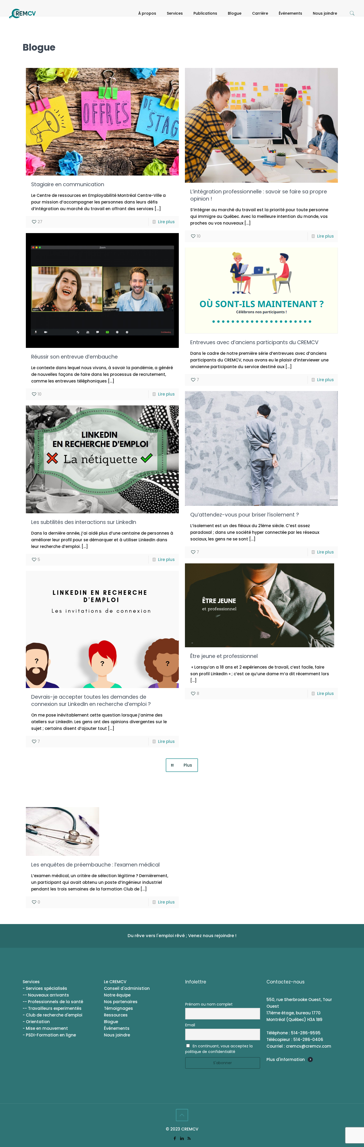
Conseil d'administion (127, 988)
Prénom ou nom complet (209, 1004)
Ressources (116, 1015)
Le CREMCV (115, 982)
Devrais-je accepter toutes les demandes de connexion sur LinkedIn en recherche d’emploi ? (91, 700)
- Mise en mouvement (45, 1028)
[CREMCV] (22, 13)
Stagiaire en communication (67, 184)
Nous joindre (117, 1035)
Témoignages (118, 1008)
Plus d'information (285, 1059)
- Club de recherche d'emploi (52, 1015)
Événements (117, 1028)
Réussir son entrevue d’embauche (74, 356)
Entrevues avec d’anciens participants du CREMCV (254, 342)
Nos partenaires (120, 1001)
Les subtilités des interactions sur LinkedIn (83, 522)
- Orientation (36, 1021)
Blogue (111, 1021)
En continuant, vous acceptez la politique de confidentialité (219, 1048)
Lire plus (166, 222)
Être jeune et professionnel (224, 656)
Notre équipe (117, 995)
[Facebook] (174, 1138)
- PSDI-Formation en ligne (49, 1035)
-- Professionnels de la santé (53, 1001)
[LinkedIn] (182, 1138)
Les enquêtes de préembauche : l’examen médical (95, 864)
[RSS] (189, 1138)
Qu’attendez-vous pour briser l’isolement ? (244, 514)
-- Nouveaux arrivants (46, 995)
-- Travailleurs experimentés (52, 1008)
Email (190, 1025)
